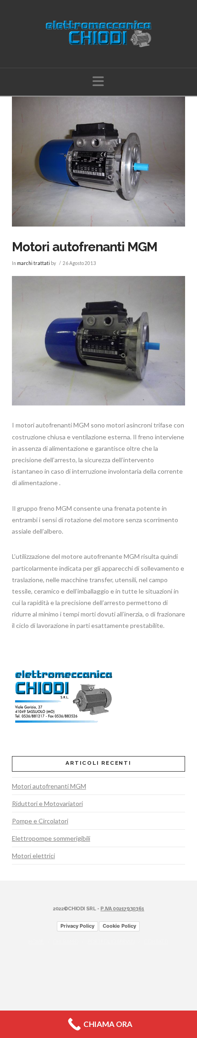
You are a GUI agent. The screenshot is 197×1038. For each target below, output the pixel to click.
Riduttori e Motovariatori (47, 803)
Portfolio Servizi (111, 941)
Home (36, 941)
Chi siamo (65, 941)
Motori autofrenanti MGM (49, 786)
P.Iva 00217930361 (122, 909)
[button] (98, 81)
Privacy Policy (77, 926)
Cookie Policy (119, 926)
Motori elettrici (33, 856)
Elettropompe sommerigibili (51, 838)
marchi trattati (33, 263)
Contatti (156, 941)
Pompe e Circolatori (40, 821)
